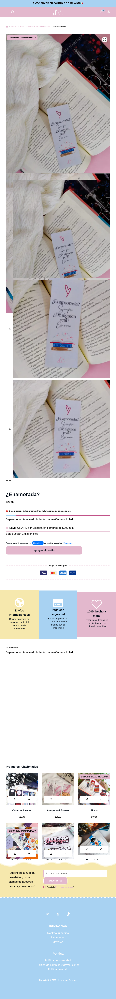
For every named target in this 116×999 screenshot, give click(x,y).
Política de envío (58, 969)
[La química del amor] (22, 843)
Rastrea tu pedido (58, 933)
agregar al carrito (44, 550)
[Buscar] (12, 11)
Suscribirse (55, 880)
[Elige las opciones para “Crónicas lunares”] (15, 799)
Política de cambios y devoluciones (58, 964)
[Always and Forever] (58, 789)
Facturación (58, 937)
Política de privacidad (58, 960)
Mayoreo (58, 941)
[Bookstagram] (58, 843)
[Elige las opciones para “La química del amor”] (15, 853)
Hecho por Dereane (67, 980)
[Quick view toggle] (29, 799)
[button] (87, 849)
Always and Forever (58, 810)
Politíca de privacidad (64, 887)
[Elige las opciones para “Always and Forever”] (51, 799)
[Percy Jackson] (94, 839)
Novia (94, 810)
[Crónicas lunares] (22, 789)
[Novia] (94, 789)
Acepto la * (60, 887)
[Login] (108, 11)
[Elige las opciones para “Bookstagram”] (51, 853)
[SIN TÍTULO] (7, 27)
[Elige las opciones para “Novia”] (87, 799)
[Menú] (7, 12)
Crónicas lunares (21, 810)
